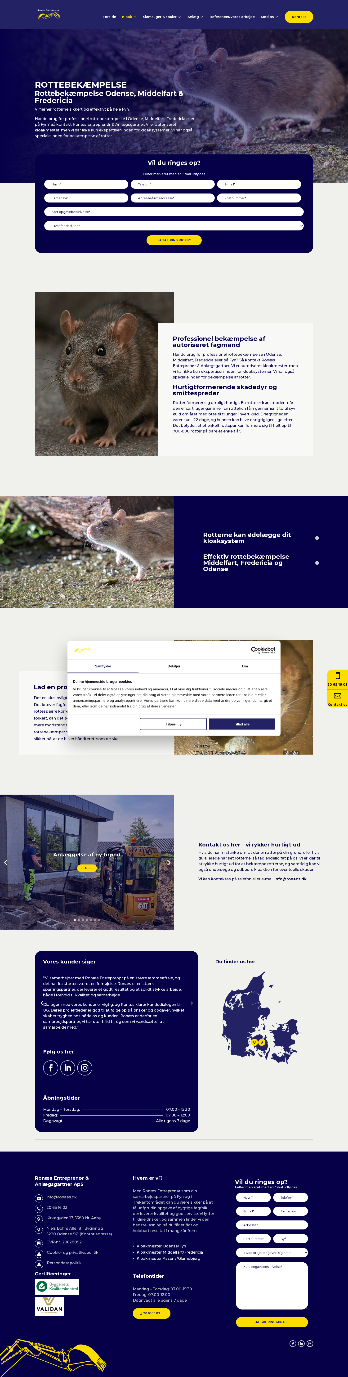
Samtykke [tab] (103, 666)
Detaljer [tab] (174, 666)
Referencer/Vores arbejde (232, 17)
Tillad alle (242, 724)
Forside (109, 17)
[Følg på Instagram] (84, 1068)
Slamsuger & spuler (160, 17)
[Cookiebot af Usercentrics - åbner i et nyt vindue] (254, 650)
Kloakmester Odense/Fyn (161, 1246)
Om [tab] (245, 666)
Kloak (127, 17)
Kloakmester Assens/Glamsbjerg (168, 1258)
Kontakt (299, 17)
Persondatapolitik (64, 1263)
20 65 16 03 (151, 1313)
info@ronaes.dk (290, 879)
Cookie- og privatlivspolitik (72, 1252)
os (345, 704)
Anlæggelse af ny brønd (87, 854)
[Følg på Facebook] (50, 1068)
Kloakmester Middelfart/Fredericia (170, 1252)
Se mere (87, 868)
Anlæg (193, 17)
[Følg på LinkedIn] (67, 1068)
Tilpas (171, 724)
